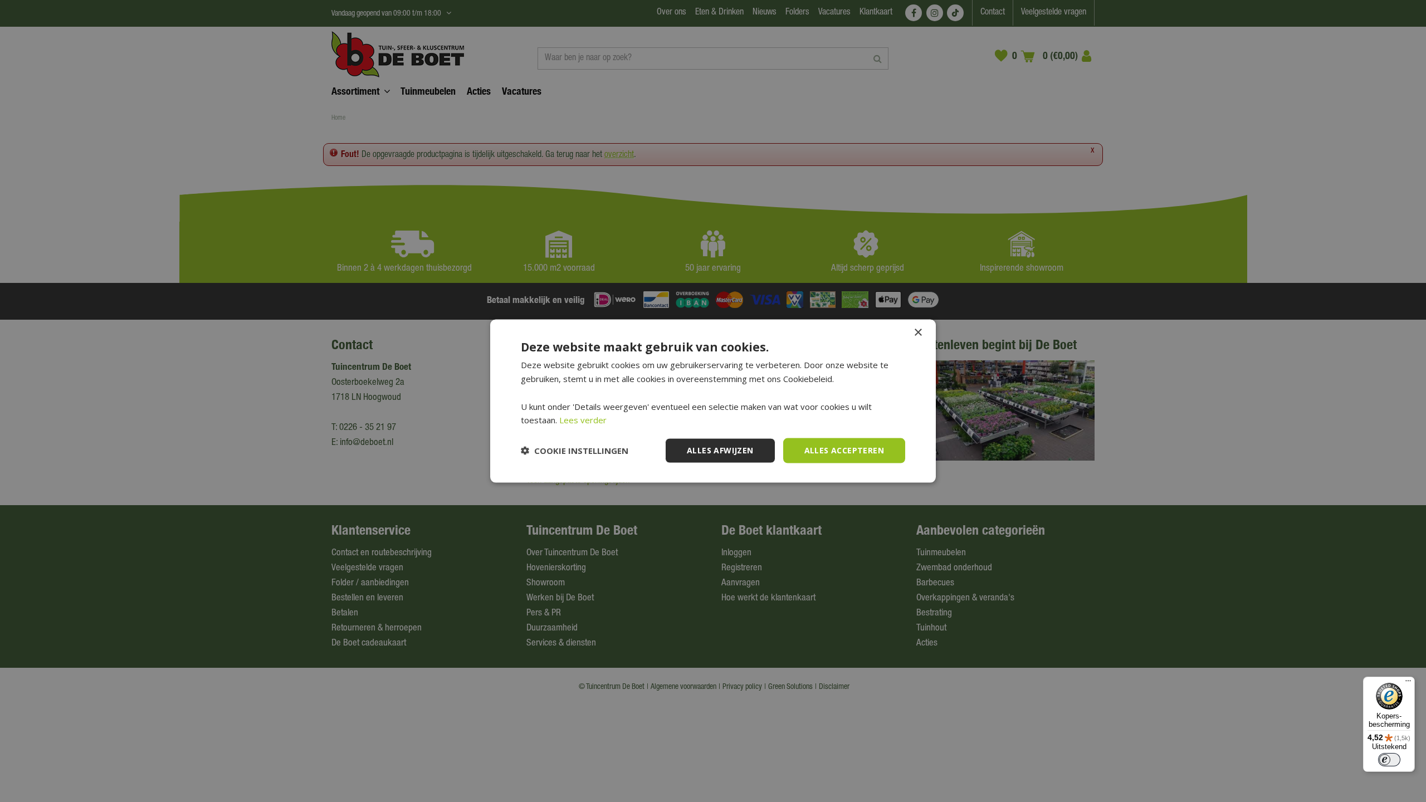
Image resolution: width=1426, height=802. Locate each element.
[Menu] (1408, 683)
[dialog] (713, 401)
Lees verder (583, 420)
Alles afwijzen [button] (720, 450)
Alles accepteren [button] (844, 450)
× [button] (918, 333)
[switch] (1389, 759)
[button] (574, 450)
